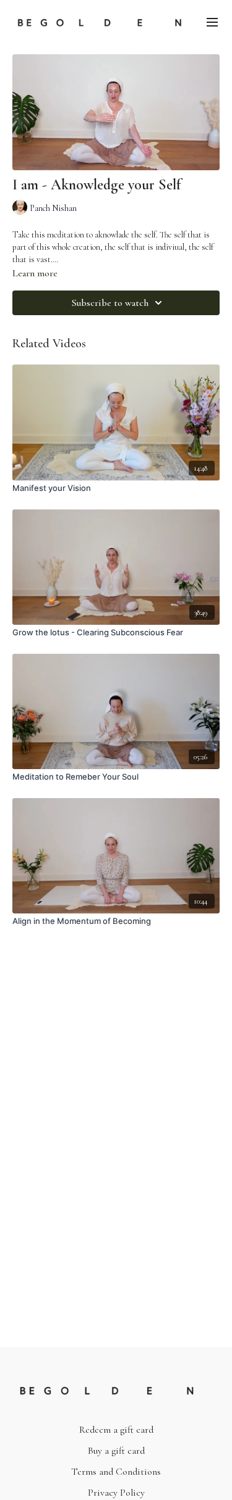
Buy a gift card (116, 1450)
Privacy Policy (116, 1492)
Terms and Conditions (116, 1471)
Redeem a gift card (116, 1430)
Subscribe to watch (110, 303)
